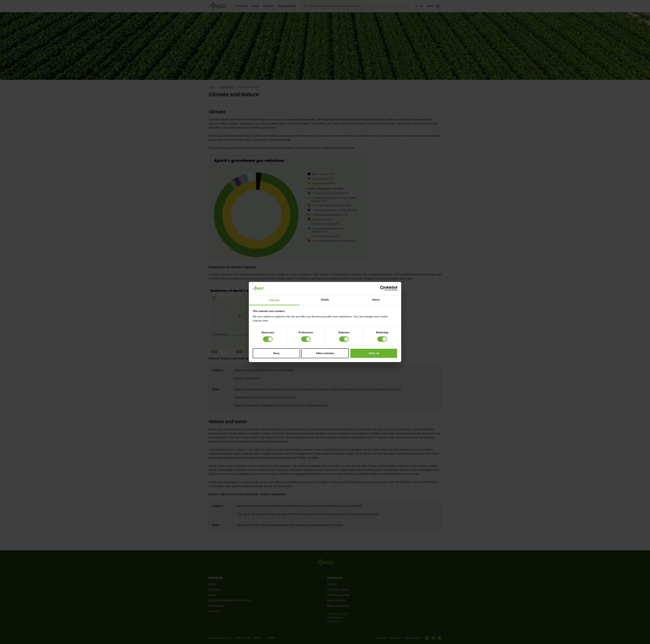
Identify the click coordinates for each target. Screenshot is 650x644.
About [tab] (376, 299)
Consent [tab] (274, 300)
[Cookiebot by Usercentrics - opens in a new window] (382, 288)
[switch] (306, 339)
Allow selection (325, 353)
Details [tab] (325, 299)
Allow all (374, 353)
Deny (276, 353)
